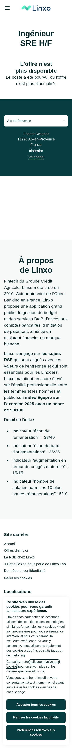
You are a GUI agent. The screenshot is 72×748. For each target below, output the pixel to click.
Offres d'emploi (16, 550)
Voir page (36, 157)
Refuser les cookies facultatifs (36, 717)
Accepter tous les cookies (36, 704)
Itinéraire (36, 151)
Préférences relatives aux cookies (36, 732)
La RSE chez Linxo (19, 557)
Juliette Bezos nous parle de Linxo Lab (35, 564)
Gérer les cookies (18, 578)
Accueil (10, 544)
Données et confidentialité (24, 571)
